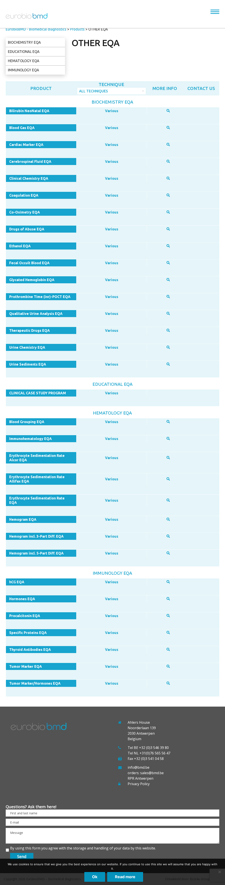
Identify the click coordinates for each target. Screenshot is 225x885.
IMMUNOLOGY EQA (23, 70)
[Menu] (214, 12)
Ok (94, 876)
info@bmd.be (138, 767)
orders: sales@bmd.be (146, 772)
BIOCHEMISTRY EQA (24, 42)
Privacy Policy (139, 783)
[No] (219, 872)
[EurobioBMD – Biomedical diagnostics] (26, 17)
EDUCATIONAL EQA (24, 52)
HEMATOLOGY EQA (23, 61)
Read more (125, 876)
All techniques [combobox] (93, 91)
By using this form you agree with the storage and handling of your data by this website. (83, 848)
